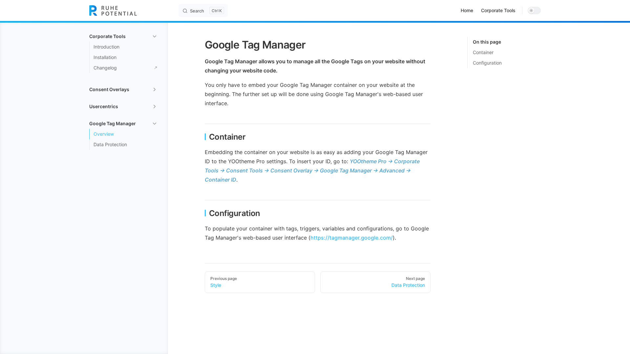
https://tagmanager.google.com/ (351, 237)
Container (483, 52)
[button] (123, 36)
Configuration (487, 63)
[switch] (534, 10)
